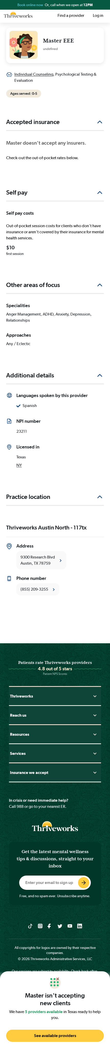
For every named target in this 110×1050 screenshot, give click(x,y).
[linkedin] (79, 926)
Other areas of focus (33, 285)
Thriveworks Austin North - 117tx (46, 527)
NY (19, 465)
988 (20, 806)
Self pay (16, 192)
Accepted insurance (33, 122)
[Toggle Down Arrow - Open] (95, 696)
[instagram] (40, 926)
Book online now (30, 5)
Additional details (30, 375)
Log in (98, 15)
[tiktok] (30, 926)
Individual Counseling (33, 74)
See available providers (55, 1035)
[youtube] (70, 926)
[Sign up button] (83, 882)
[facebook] (50, 926)
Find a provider (71, 15)
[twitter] (60, 926)
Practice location (28, 496)
